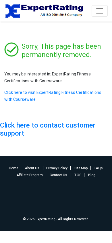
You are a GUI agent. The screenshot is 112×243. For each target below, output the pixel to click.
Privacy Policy (56, 168)
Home (14, 168)
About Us (32, 168)
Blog (91, 175)
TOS (77, 175)
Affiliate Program (30, 175)
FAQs (98, 168)
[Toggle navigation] (100, 11)
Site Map (81, 168)
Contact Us (58, 175)
